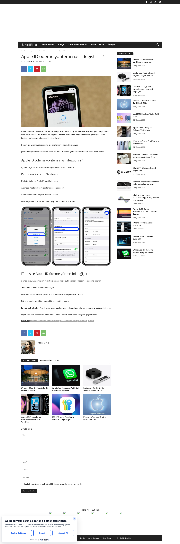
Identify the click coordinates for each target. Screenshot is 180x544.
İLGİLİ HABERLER (29, 360)
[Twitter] (155, 2)
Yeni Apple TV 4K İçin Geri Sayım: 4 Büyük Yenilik (94, 389)
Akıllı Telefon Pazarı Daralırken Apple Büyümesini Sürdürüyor (146, 197)
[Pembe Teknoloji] (112, 518)
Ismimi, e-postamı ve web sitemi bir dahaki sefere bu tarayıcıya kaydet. (53, 484)
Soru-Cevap (107, 538)
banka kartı (54, 321)
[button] (158, 45)
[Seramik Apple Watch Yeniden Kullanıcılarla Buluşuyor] (124, 185)
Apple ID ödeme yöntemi (39, 321)
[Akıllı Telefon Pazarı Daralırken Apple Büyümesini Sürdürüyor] (124, 199)
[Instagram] (151, 2)
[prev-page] (107, 363)
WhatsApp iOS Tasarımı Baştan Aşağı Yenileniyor (144, 251)
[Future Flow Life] (126, 518)
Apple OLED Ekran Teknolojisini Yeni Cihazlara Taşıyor (145, 211)
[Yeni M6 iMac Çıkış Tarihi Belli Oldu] (124, 118)
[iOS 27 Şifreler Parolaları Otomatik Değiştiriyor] (66, 404)
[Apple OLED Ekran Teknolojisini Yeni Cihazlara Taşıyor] (124, 213)
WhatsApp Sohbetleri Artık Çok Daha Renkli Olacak (65, 389)
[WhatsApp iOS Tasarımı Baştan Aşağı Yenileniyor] (124, 254)
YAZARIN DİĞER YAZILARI (49, 360)
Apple (32, 51)
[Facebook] (146, 2)
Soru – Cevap (97, 44)
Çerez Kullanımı (94, 538)
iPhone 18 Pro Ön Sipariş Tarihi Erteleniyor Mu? (34, 389)
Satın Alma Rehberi (77, 44)
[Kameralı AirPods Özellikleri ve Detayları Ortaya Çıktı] (124, 158)
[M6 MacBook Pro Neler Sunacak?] (124, 240)
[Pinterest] (37, 69)
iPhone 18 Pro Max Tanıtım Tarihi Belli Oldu (94, 418)
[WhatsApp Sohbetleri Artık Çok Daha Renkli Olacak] (66, 375)
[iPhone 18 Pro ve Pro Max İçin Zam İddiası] (124, 145)
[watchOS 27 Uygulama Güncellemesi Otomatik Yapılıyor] (35, 404)
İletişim (111, 44)
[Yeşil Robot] (83, 518)
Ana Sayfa (24, 51)
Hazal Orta (30, 61)
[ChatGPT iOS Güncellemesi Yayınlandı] (124, 172)
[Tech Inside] (98, 518)
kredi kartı (82, 321)
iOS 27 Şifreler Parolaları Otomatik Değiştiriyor (63, 418)
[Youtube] (159, 2)
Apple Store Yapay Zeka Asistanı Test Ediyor (143, 128)
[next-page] (110, 363)
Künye (61, 44)
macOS (91, 321)
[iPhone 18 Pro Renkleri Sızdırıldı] (124, 226)
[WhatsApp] (43, 69)
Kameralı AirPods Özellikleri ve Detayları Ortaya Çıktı (145, 155)
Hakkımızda (48, 44)
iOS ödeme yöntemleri (68, 321)
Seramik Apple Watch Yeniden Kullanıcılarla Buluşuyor (146, 182)
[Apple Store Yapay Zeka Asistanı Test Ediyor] (124, 131)
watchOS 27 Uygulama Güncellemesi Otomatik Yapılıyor (31, 419)
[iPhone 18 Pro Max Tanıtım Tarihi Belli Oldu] (97, 404)
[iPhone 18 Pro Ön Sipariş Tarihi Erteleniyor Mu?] (35, 375)
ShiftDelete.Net (125, 538)
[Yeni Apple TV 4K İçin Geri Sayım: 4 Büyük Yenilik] (97, 375)
